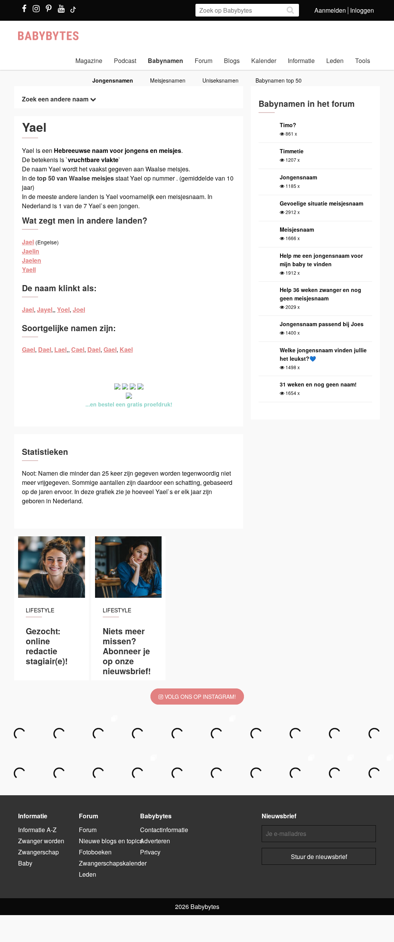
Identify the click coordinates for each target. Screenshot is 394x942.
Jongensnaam (298, 177)
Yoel (63, 309)
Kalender (263, 60)
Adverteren (155, 840)
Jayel (44, 309)
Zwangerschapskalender (113, 863)
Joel (79, 309)
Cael (77, 349)
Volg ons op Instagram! (199, 696)
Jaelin (30, 251)
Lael (60, 349)
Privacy (150, 851)
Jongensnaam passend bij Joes (322, 324)
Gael (28, 349)
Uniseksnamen (220, 80)
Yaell (29, 269)
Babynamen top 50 (278, 80)
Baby (25, 863)
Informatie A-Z (37, 829)
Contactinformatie (164, 829)
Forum (203, 60)
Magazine (88, 60)
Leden (335, 60)
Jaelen (31, 260)
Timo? (288, 125)
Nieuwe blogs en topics (111, 840)
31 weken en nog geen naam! (318, 384)
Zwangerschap (38, 851)
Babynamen (165, 60)
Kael (126, 349)
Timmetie (292, 151)
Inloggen (362, 10)
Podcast (125, 60)
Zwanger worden (41, 840)
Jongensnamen (112, 80)
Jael (28, 241)
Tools (362, 60)
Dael (44, 349)
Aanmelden (330, 10)
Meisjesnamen (167, 80)
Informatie (301, 60)
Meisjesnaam (297, 229)
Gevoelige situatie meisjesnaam (321, 203)
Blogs (232, 60)
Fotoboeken (95, 851)
